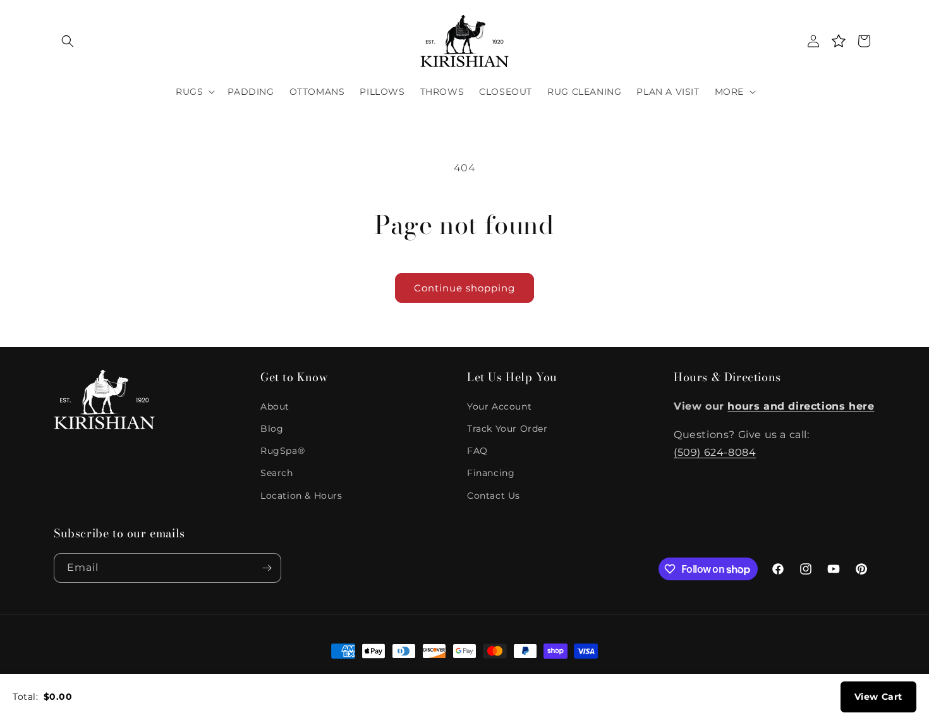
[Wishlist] (838, 41)
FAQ (477, 450)
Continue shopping (464, 288)
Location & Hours (301, 495)
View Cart (878, 696)
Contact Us (493, 495)
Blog (271, 428)
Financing (490, 473)
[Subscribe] (267, 568)
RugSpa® (282, 450)
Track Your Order (507, 428)
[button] (68, 41)
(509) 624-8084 (715, 452)
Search (276, 473)
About (274, 406)
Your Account (499, 406)
